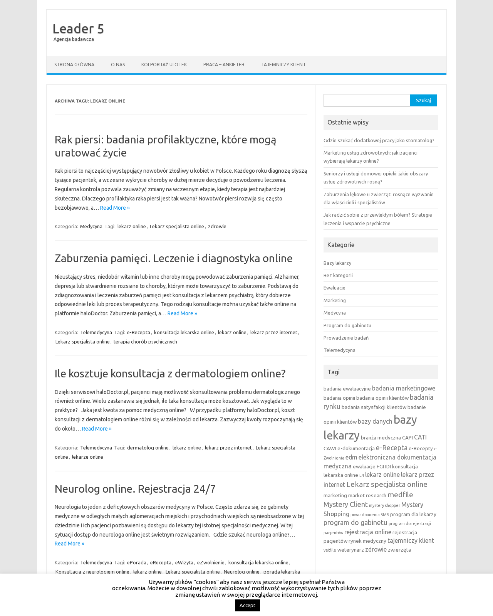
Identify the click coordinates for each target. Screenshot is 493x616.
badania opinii (339, 398)
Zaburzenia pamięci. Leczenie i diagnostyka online (174, 258)
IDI (388, 466)
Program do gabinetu (347, 325)
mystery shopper (384, 505)
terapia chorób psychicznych (145, 341)
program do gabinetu (355, 522)
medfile (400, 494)
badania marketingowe (403, 388)
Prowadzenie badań (346, 337)
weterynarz (350, 550)
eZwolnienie (211, 562)
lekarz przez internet (273, 332)
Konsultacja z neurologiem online (92, 571)
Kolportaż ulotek (164, 64)
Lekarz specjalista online (177, 226)
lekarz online (131, 226)
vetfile (330, 550)
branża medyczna (381, 437)
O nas (118, 64)
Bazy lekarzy (337, 263)
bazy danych (375, 421)
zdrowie (217, 226)
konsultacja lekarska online (184, 332)
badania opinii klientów (382, 398)
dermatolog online (148, 447)
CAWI (330, 448)
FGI (380, 466)
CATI (420, 437)
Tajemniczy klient (283, 64)
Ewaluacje (334, 287)
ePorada (136, 562)
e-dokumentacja (356, 448)
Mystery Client (346, 504)
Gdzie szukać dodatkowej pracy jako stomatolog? (379, 140)
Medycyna (91, 226)
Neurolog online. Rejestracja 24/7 (135, 489)
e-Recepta (138, 332)
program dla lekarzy (413, 514)
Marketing (335, 300)
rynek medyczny (367, 541)
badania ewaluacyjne (347, 388)
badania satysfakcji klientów (374, 407)
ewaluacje (364, 466)
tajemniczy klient (410, 540)
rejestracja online (367, 531)
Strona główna (74, 64)
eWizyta (184, 562)
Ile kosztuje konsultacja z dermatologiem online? (170, 373)
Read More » (115, 208)
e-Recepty (421, 448)
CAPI (407, 437)
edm (351, 457)
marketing (335, 495)
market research (367, 495)
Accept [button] (247, 605)
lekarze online (87, 456)
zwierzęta (399, 550)
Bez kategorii (338, 275)
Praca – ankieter (224, 64)
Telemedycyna (96, 332)
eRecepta (160, 562)
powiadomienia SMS (369, 514)
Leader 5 (78, 28)
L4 (361, 475)
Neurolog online (242, 571)
